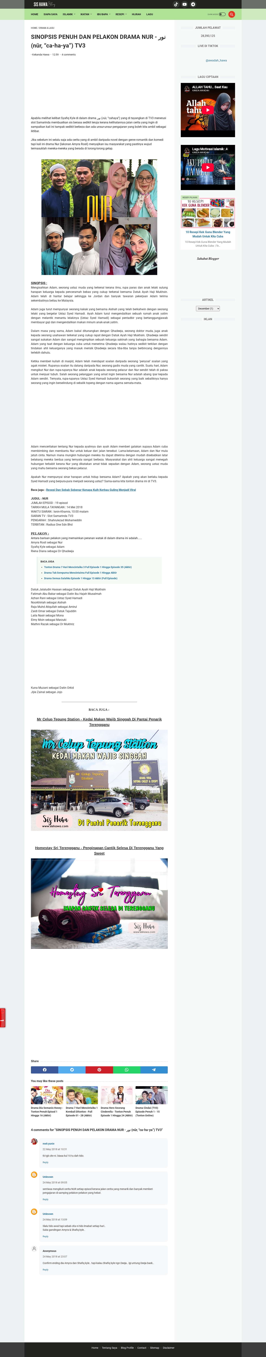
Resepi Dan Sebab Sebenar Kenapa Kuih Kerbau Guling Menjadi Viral (91, 490)
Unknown (48, 1176)
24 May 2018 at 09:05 (55, 1182)
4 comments (69, 54)
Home (34, 14)
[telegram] (154, 1070)
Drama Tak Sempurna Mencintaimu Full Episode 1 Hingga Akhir (80, 572)
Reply (45, 1162)
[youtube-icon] (184, 4)
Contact (141, 1347)
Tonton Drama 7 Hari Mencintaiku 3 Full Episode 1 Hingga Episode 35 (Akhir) (88, 567)
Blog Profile (127, 1347)
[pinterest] (99, 1070)
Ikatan (85, 14)
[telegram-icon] (193, 4)
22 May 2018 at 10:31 (55, 1149)
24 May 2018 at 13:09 (55, 1219)
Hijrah (136, 14)
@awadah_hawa (216, 60)
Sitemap (154, 1347)
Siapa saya (50, 14)
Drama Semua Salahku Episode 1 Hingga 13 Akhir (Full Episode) (80, 578)
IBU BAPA (102, 14)
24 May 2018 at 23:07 (55, 1256)
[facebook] (44, 1070)
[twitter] (72, 1070)
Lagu (149, 14)
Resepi (120, 14)
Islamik (68, 14)
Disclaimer (168, 1347)
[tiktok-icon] (176, 4)
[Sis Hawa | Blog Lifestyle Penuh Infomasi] (46, 4)
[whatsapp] (126, 1070)
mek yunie (48, 1143)
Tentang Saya (109, 1347)
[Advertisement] (99, 86)
